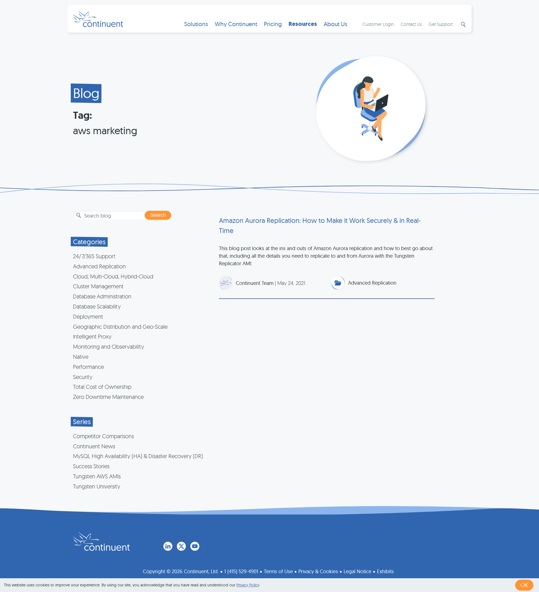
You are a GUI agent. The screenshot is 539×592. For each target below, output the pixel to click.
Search (462, 24)
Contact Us (411, 24)
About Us (335, 24)
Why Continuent (236, 24)
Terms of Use (278, 571)
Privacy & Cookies (318, 571)
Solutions (196, 24)
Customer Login (378, 24)
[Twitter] (181, 546)
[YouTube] (194, 546)
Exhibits (385, 571)
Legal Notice (357, 571)
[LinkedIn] (167, 546)
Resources (303, 24)
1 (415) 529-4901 (241, 571)
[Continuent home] (98, 18)
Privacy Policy (247, 585)
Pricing (273, 24)
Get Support (441, 24)
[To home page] (101, 541)
